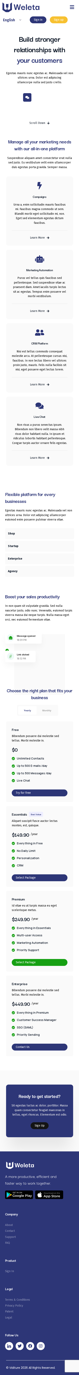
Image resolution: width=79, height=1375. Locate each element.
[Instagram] (41, 1346)
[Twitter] (20, 1346)
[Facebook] (30, 1346)
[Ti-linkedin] (9, 1346)
